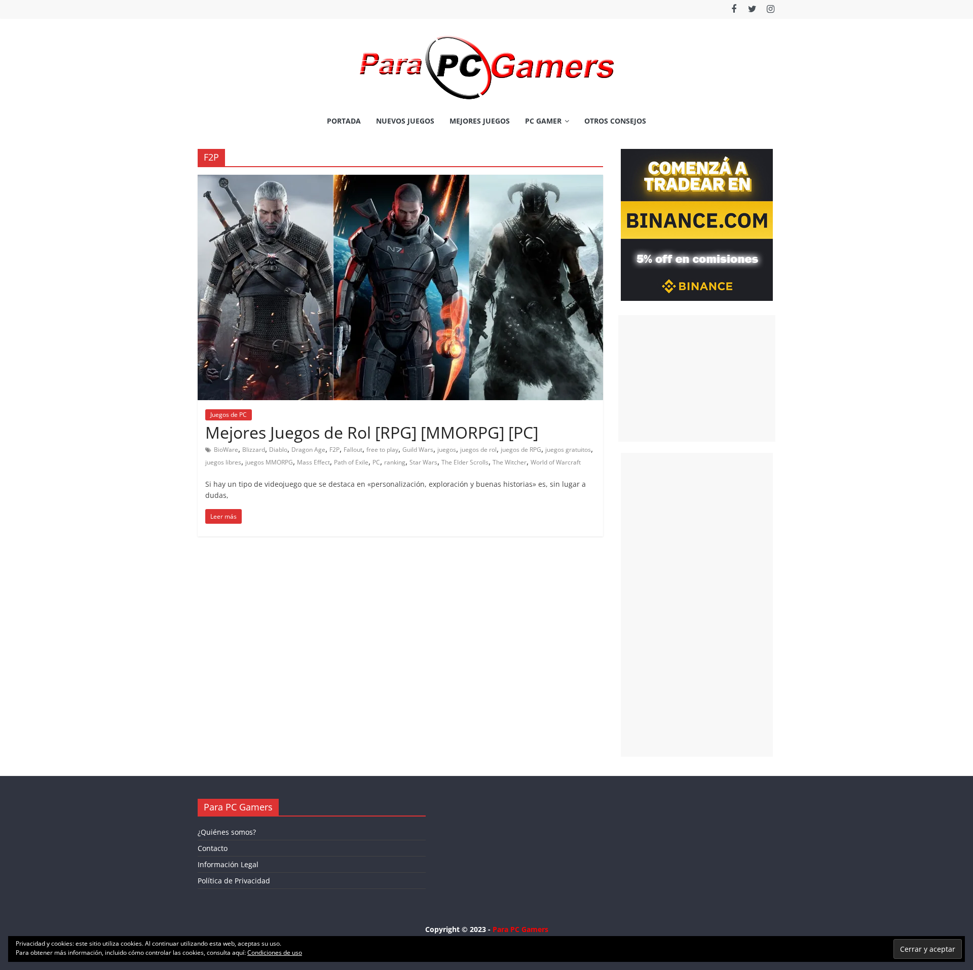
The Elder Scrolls (465, 462)
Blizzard (253, 449)
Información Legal (228, 864)
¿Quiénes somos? (227, 832)
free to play (382, 449)
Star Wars (423, 462)
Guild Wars (417, 449)
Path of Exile (351, 462)
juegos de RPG (521, 449)
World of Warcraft (556, 462)
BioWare (226, 449)
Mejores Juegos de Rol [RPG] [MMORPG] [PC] (371, 432)
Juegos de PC (228, 414)
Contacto (213, 848)
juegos (446, 449)
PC (376, 462)
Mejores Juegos (480, 121)
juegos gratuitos (568, 449)
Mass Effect (313, 462)
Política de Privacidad (234, 880)
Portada (344, 121)
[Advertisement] (696, 378)
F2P (334, 449)
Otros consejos (615, 121)
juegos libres (223, 462)
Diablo (278, 449)
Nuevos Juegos (405, 121)
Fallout (353, 449)
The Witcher (510, 462)
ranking (394, 462)
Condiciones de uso (274, 952)
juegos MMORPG (269, 462)
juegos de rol (478, 449)
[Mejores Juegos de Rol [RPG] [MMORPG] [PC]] (400, 180)
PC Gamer (543, 121)
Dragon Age (308, 449)
